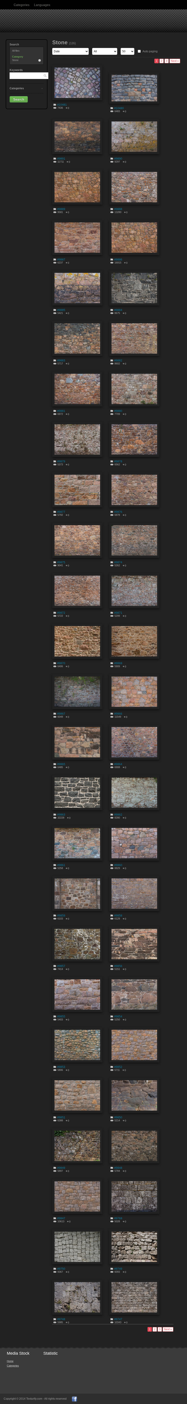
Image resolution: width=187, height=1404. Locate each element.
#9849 (61, 1168)
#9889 (61, 209)
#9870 (61, 663)
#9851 (61, 1117)
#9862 (118, 814)
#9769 (118, 1218)
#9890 (118, 158)
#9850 (118, 1117)
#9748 (61, 1319)
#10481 (62, 104)
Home (10, 1361)
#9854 (118, 1016)
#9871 (118, 612)
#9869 (118, 663)
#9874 (118, 562)
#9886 (118, 259)
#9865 (61, 764)
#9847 (61, 1218)
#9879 (61, 461)
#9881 (61, 411)
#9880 (118, 411)
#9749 (118, 1268)
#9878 (118, 461)
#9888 (118, 209)
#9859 (61, 915)
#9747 (118, 1319)
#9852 (118, 1067)
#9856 (118, 966)
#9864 (118, 764)
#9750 (61, 1268)
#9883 (61, 360)
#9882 (118, 360)
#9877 (61, 512)
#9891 (61, 158)
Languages (42, 5)
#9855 (61, 1016)
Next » (175, 61)
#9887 (61, 259)
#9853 (61, 1067)
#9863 (61, 814)
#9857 (61, 966)
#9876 (118, 512)
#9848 (118, 1168)
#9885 (61, 310)
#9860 (118, 865)
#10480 (119, 108)
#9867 (61, 713)
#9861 (61, 865)
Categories (21, 5)
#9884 (118, 310)
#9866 (118, 713)
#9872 (61, 612)
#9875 (61, 562)
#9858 (118, 915)
